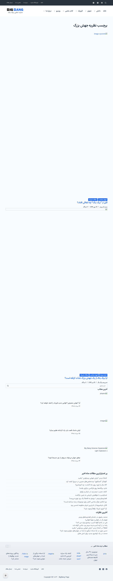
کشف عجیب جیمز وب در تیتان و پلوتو (93, 492)
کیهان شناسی (102, 199)
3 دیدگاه (84, 382)
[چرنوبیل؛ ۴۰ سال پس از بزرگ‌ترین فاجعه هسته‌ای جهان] (103, 556)
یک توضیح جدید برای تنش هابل (89, 533)
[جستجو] (105, 3)
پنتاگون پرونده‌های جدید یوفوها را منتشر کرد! (12, 556)
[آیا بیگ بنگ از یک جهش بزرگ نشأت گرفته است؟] (56, 291)
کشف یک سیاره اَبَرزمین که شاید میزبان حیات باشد (65, 556)
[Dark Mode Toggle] (5, 575)
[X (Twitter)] (97, 3)
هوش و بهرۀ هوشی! (92, 520)
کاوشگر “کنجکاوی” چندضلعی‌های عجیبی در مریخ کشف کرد (86, 481)
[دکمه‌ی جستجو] (8, 386)
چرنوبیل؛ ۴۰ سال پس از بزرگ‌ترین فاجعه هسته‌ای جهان (91, 556)
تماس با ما (18, 3)
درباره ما (26, 3)
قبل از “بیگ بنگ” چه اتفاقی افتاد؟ (92, 202)
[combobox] (58, 386)
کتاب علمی (69, 11)
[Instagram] (93, 3)
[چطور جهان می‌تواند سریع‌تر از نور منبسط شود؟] (94, 459)
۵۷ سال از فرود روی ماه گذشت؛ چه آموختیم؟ (91, 485)
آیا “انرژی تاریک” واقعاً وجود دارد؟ (95, 509)
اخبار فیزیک (103, 375)
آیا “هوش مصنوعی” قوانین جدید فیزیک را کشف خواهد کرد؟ (60, 403)
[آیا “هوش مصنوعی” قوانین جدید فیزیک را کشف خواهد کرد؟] (94, 404)
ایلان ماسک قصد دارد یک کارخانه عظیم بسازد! (65, 430)
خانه (42, 3)
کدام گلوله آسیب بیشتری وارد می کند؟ (89, 522)
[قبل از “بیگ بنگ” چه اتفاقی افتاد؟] (56, 115)
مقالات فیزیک (93, 199)
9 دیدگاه (85, 207)
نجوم (89, 11)
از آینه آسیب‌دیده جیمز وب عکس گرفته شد (87, 525)
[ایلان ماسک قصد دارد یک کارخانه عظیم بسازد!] (94, 432)
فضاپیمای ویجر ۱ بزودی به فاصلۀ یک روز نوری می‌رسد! (88, 498)
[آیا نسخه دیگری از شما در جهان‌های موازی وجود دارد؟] (51, 556)
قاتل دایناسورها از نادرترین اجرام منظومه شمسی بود (89, 505)
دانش (98, 11)
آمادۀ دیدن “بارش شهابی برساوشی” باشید (92, 478)
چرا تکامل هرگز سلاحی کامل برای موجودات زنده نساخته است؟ (85, 502)
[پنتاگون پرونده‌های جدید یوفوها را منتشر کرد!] (25, 556)
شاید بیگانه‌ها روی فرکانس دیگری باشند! (93, 488)
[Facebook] (102, 3)
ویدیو (58, 11)
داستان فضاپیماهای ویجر (87, 517)
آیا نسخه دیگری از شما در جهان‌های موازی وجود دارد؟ (78, 531)
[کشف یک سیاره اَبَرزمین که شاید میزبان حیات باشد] (77, 556)
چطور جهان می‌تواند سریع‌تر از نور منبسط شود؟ (64, 458)
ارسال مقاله (10, 3)
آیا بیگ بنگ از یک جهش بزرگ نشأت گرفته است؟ (86, 378)
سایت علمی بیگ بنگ (15, 12)
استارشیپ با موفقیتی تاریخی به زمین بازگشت (91, 495)
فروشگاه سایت (34, 3)
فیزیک (80, 11)
